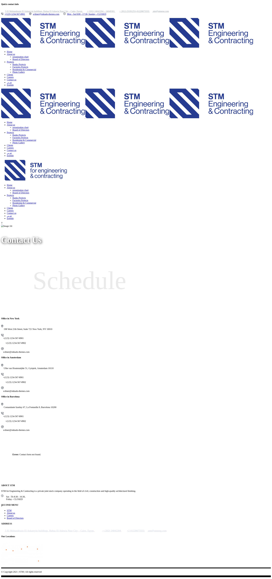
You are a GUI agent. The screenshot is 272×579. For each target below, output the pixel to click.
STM (9, 510)
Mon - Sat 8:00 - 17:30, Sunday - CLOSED (86, 14)
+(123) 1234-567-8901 (15, 14)
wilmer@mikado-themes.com (46, 14)
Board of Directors (15, 518)
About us (11, 513)
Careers (10, 515)
